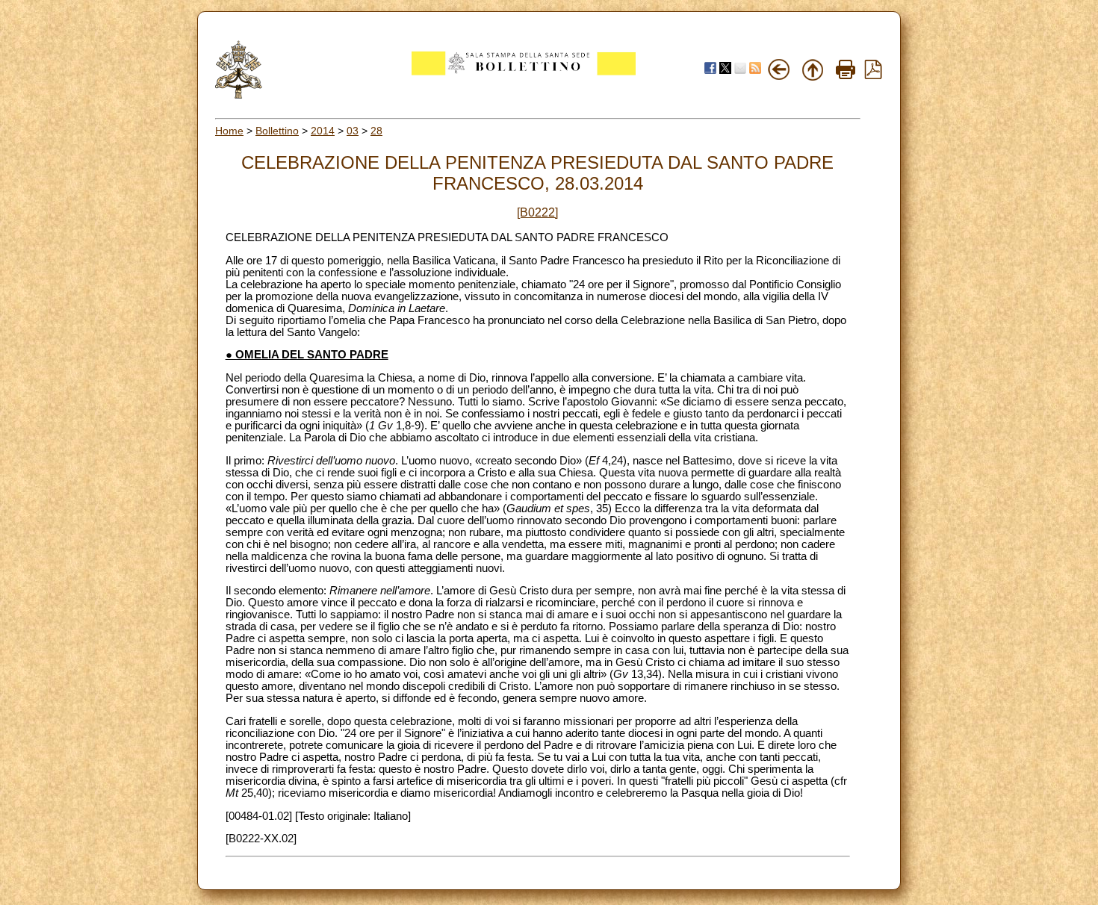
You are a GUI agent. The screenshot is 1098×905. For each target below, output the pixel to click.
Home (229, 131)
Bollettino (277, 131)
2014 (323, 131)
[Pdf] (873, 75)
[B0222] (537, 212)
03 (353, 131)
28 (376, 131)
